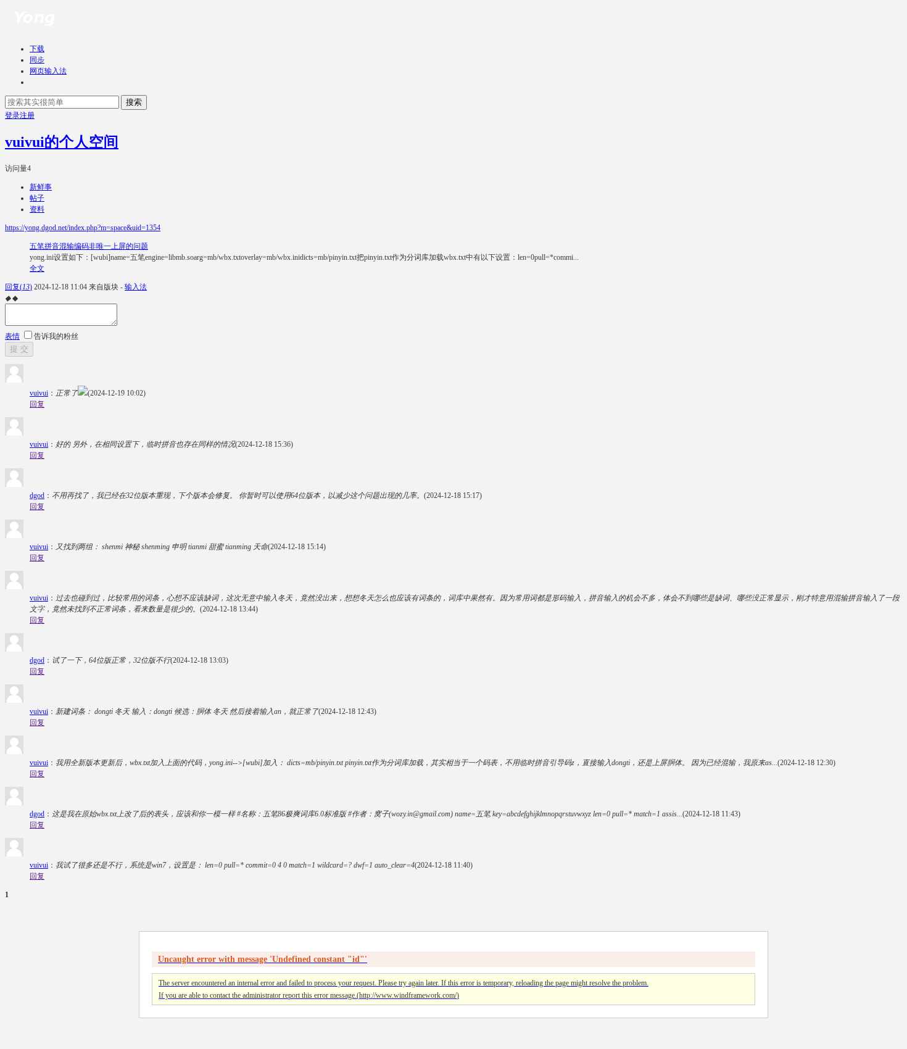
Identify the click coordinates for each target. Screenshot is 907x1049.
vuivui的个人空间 (61, 142)
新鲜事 (41, 187)
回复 (18, 287)
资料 (37, 209)
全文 (37, 268)
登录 (12, 115)
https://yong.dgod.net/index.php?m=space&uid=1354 (82, 227)
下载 (37, 48)
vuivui (39, 393)
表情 (12, 336)
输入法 (136, 287)
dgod (37, 495)
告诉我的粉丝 (56, 336)
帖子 (37, 198)
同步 (37, 60)
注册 (27, 115)
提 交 (19, 349)
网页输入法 (48, 71)
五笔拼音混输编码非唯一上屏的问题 (89, 246)
